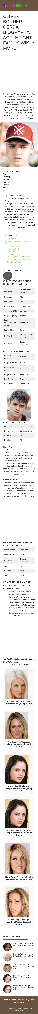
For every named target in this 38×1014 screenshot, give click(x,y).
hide (16, 235)
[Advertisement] (19, 74)
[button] (26, 5)
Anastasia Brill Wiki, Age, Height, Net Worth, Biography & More (19, 788)
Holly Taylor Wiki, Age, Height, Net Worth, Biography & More (19, 878)
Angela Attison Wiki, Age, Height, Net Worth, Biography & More (19, 744)
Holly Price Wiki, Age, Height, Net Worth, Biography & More (19, 702)
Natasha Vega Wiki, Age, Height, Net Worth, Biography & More (19, 922)
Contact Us (15, 1000)
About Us (7, 1000)
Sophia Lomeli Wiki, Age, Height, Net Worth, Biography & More (24, 944)
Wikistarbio (14, 662)
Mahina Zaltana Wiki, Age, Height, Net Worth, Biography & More (19, 832)
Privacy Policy (24, 1000)
